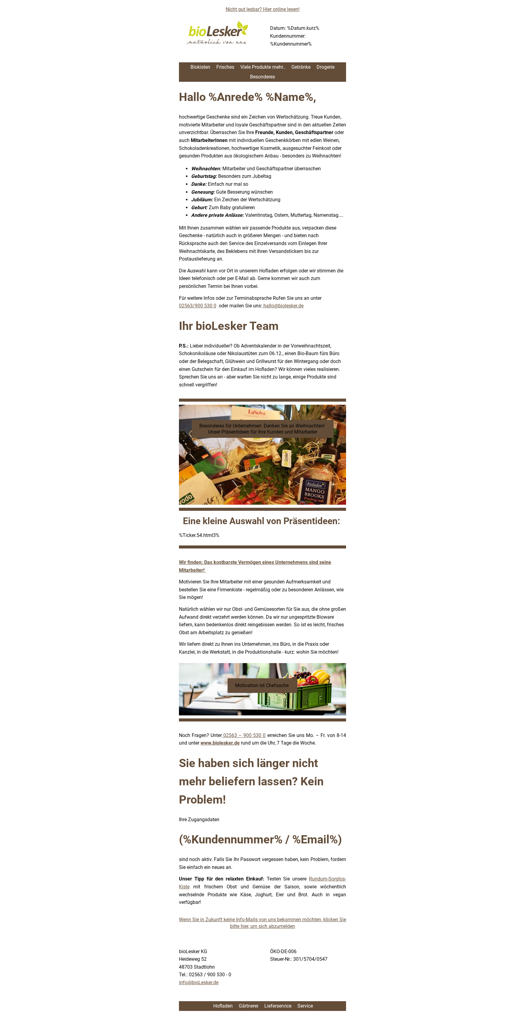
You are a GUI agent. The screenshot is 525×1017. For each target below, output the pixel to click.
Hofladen (222, 1006)
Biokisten (200, 67)
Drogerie (326, 67)
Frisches (225, 67)
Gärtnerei (248, 1006)
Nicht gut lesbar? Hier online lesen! (263, 9)
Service (305, 1006)
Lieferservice (277, 1006)
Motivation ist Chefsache (262, 685)
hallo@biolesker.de (283, 306)
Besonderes (262, 77)
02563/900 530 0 (197, 306)
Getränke (301, 67)
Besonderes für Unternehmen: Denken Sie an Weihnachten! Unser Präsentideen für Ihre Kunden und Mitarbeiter (262, 428)
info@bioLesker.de (198, 982)
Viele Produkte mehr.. (262, 67)
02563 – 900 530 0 (244, 735)
